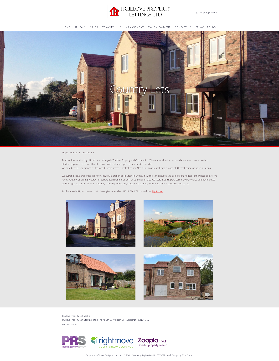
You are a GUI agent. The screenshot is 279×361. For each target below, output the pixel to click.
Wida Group (187, 355)
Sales (94, 27)
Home (66, 27)
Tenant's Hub (111, 27)
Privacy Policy (206, 27)
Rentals (80, 27)
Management (135, 27)
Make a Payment (159, 27)
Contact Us (183, 27)
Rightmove (157, 191)
